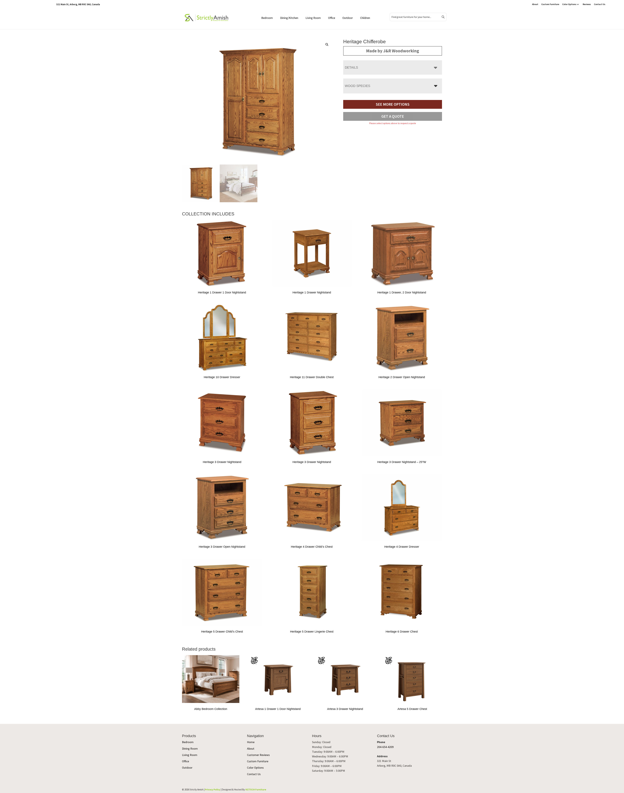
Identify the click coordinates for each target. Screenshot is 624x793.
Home (250, 742)
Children (365, 18)
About (535, 4)
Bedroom (267, 18)
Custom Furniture (550, 4)
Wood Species (357, 86)
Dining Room (190, 748)
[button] (327, 44)
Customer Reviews (258, 755)
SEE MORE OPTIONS (393, 104)
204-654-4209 (385, 747)
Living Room (313, 18)
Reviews (587, 4)
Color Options (569, 4)
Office (331, 18)
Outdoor (347, 18)
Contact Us (599, 4)
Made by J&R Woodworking (392, 50)
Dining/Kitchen (289, 18)
